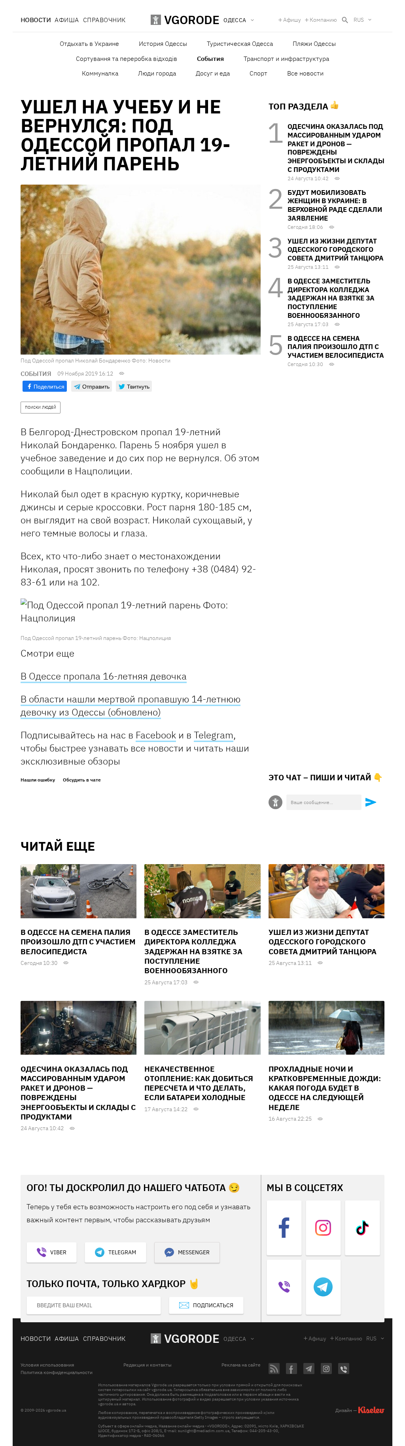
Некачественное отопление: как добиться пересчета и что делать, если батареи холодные (198, 1083)
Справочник (104, 20)
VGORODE (192, 1338)
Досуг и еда (213, 73)
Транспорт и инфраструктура (286, 58)
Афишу (292, 20)
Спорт (258, 73)
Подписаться (213, 1305)
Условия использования (47, 1365)
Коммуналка (100, 73)
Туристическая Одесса (240, 43)
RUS (359, 20)
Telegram (213, 735)
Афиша (67, 20)
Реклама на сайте (241, 1365)
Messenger (194, 1252)
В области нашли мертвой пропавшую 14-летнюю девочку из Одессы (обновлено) (130, 705)
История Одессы (163, 43)
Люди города (157, 73)
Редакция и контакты (147, 1365)
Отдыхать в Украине (89, 43)
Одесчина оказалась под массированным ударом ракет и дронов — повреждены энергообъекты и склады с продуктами (336, 148)
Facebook (156, 735)
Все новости (305, 73)
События (210, 58)
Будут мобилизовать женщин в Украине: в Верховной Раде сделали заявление (335, 205)
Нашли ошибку (38, 780)
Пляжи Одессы (314, 43)
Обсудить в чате (82, 780)
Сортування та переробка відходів (126, 58)
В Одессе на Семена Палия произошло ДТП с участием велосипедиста (336, 347)
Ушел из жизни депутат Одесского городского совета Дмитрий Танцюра (336, 250)
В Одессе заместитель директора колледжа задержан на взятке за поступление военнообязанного (331, 298)
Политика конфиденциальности (57, 1372)
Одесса (234, 1339)
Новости (36, 20)
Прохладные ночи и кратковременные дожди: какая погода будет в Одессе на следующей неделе (325, 1088)
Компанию (323, 20)
